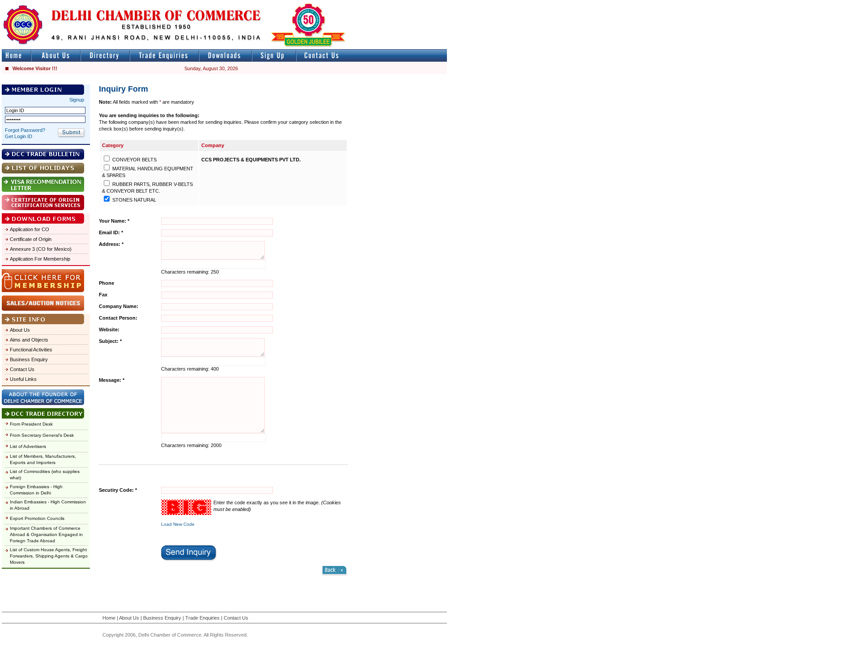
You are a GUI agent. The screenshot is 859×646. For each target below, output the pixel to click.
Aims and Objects (29, 339)
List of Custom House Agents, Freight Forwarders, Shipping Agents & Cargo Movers (49, 556)
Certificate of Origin (30, 239)
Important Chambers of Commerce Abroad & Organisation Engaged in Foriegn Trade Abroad (46, 534)
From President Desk (31, 424)
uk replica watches (42, 4)
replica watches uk (264, 4)
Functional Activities (31, 349)
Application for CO (29, 229)
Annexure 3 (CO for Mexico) (41, 249)
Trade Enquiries (202, 618)
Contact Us (22, 369)
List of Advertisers (28, 446)
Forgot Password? (25, 130)
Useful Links (23, 379)
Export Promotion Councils (37, 518)
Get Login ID (18, 136)
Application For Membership (40, 259)
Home (108, 618)
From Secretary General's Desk (42, 435)
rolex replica (433, 4)
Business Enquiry (29, 359)
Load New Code (178, 524)
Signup (76, 99)
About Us (20, 330)
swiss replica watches (620, 4)
